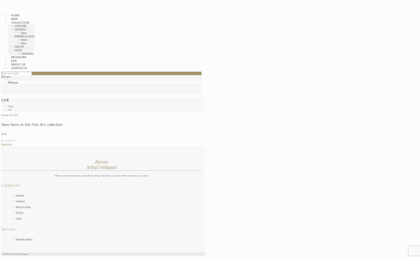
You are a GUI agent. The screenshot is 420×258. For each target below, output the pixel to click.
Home (10, 106)
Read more (6, 144)
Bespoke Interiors (24, 239)
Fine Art (19, 212)
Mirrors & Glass (23, 207)
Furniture (20, 195)
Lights (19, 218)
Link (10, 109)
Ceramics (20, 201)
